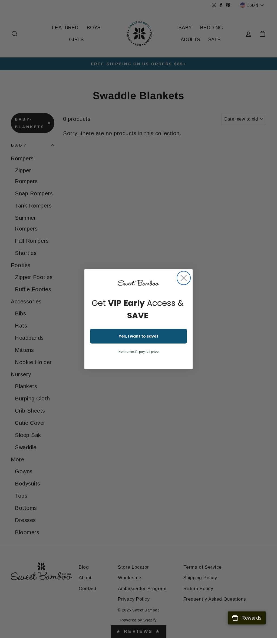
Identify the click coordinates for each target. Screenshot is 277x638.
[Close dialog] (183, 278)
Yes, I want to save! (138, 336)
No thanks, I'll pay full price (138, 351)
